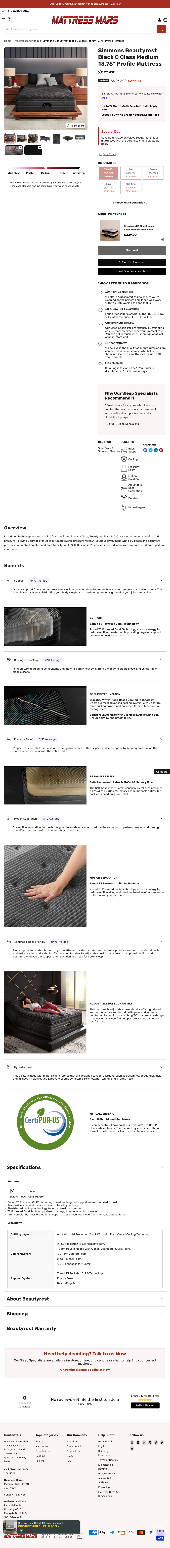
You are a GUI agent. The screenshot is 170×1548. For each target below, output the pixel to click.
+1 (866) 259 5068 (18, 10)
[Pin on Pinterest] (161, 450)
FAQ (69, 1460)
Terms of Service (108, 1459)
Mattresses (42, 1446)
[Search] (161, 29)
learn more (108, 3)
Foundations (43, 1451)
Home (7, 40)
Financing (104, 1487)
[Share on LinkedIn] (156, 450)
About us (72, 1441)
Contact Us (73, 1451)
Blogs (70, 1455)
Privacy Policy (106, 1473)
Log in (101, 1446)
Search (39, 1441)
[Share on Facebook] (145, 450)
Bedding (40, 1455)
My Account (105, 1441)
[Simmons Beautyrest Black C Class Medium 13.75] (14, 150)
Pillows (40, 1460)
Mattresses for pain (27, 40)
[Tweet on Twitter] (151, 450)
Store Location (75, 1446)
